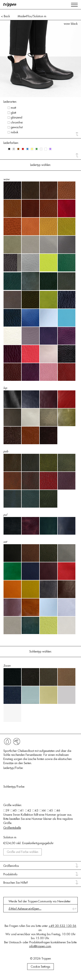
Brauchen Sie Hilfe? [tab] (15, 882)
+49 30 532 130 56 (62, 926)
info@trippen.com (40, 946)
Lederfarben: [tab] (11, 143)
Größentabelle (12, 828)
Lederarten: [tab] (10, 102)
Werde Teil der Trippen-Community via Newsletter (40, 901)
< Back (5, 16)
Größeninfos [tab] (11, 866)
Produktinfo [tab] (10, 874)
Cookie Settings (40, 966)
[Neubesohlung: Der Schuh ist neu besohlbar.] (16, 741)
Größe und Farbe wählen (22, 852)
